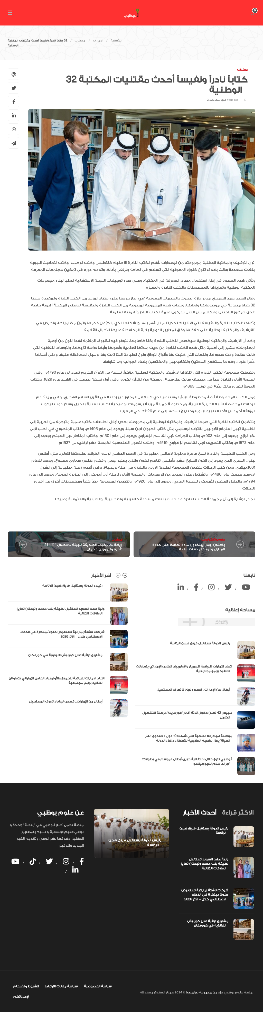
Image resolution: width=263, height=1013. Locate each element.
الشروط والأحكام (26, 986)
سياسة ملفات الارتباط (61, 986)
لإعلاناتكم (21, 996)
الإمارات (98, 40)
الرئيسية (116, 40)
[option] (68, 650)
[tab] (200, 813)
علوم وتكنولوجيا (213, 539)
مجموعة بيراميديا (198, 992)
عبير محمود (218, 99)
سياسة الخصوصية (98, 986)
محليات (80, 40)
